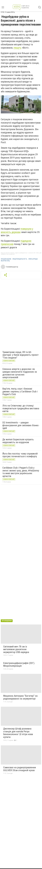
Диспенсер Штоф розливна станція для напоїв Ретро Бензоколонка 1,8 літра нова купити (18, 732)
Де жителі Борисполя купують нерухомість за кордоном (18, 441)
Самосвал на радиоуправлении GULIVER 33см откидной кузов (19, 769)
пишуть (17, 47)
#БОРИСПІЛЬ (5, 261)
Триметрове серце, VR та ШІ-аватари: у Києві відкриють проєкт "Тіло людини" (20, 355)
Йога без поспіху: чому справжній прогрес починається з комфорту (20, 455)
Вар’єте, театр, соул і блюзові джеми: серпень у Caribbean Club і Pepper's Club (20, 391)
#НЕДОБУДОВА (6, 259)
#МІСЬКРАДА (33, 259)
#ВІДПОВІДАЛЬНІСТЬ (19, 259)
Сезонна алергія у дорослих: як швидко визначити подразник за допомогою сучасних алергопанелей (19, 373)
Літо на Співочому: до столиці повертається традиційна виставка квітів (20, 408)
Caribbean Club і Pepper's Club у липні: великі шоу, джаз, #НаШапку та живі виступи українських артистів (20, 472)
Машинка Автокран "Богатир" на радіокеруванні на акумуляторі (20, 697)
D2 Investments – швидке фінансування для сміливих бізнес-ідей (20, 425)
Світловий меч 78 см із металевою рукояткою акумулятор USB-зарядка (16, 649)
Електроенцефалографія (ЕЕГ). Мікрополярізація (19, 664)
